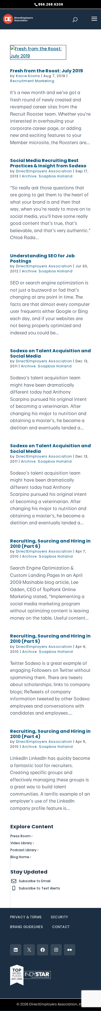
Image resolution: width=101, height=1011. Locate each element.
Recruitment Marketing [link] (32, 80)
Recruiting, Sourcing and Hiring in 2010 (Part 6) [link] (50, 543)
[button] (94, 22)
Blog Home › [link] (20, 857)
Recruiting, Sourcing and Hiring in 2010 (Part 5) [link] (50, 638)
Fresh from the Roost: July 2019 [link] (46, 71)
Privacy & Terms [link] (26, 917)
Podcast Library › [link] (24, 850)
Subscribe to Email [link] (34, 881)
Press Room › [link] (21, 836)
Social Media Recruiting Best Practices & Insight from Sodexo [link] (48, 163)
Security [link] (59, 917)
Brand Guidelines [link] (26, 926)
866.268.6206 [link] (50, 4)
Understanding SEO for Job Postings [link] (42, 258)
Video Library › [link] (22, 843)
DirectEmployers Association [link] (44, 171)
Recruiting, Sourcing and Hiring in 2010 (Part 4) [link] (50, 734)
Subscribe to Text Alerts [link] (39, 888)
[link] (18, 19)
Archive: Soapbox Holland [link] (47, 176)
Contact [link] (61, 926)
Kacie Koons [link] (28, 75)
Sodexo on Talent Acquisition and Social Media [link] (50, 353)
